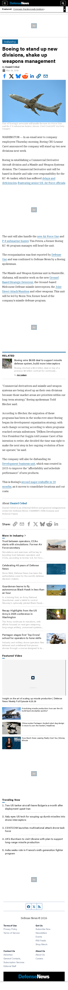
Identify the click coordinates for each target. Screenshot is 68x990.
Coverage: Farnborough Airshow (28, 9)
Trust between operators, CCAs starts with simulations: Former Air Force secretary (22, 544)
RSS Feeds (41, 940)
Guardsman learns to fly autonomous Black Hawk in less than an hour (23, 589)
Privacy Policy (10, 929)
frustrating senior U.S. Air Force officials (41, 183)
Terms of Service (11, 932)
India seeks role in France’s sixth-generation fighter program (34, 851)
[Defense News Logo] (19, 3)
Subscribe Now (43, 929)
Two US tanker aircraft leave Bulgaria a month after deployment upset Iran (34, 806)
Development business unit (18, 463)
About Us (40, 954)
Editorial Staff (9, 966)
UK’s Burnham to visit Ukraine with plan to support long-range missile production (34, 840)
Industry (10, 41)
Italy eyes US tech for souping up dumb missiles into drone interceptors (35, 818)
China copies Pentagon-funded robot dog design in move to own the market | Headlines (43, 724)
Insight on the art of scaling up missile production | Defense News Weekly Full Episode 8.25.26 (32, 700)
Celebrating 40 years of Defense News (20, 566)
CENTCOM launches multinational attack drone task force (35, 829)
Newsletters (41, 932)
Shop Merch (41, 944)
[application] (34, 678)
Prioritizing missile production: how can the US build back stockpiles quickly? (42, 709)
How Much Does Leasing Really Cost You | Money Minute (43, 739)
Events (39, 936)
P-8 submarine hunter (15, 241)
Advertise (7, 954)
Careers (39, 958)
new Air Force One (48, 236)
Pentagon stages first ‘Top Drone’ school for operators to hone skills (21, 636)
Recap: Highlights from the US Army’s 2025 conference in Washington (19, 614)
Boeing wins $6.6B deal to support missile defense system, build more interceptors (38, 361)
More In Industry (12, 535)
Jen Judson (22, 374)
